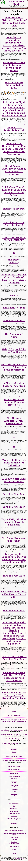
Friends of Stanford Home (14, 842)
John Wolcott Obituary (14, 261)
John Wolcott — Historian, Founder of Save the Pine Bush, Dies (14, 21)
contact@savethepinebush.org (19, 858)
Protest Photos (14, 846)
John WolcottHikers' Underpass (14, 812)
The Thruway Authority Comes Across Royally (14, 421)
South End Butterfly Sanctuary (14, 830)
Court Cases (14, 773)
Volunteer (14, 749)
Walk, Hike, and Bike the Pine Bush (14, 350)
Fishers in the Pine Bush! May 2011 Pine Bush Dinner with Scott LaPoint (14, 676)
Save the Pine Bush (14, 320)
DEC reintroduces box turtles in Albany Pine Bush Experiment (14, 367)
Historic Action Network (14, 838)
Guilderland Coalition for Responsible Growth (14, 833)
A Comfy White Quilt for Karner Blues (14, 480)
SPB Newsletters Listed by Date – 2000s (14, 85)
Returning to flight (14, 307)
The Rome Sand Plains (14, 335)
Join (9, 766)
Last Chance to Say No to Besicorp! (14, 223)
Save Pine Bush (16, 2)
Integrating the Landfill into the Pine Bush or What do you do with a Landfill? (14, 558)
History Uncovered (14, 208)
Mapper (14, 782)
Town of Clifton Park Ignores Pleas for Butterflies (14, 463)
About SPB (14, 823)
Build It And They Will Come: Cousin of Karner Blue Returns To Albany (14, 278)
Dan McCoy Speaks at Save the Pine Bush (14, 657)
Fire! (14, 806)
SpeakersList (14, 794)
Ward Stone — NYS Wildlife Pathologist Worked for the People (14, 66)
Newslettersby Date (14, 790)
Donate (14, 752)
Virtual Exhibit (14, 809)
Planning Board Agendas (14, 756)
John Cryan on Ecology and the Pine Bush (14, 734)
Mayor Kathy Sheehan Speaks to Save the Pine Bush (14, 522)
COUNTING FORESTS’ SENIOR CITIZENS (14, 239)
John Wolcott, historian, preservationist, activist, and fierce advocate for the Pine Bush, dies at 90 (14, 44)
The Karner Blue (14, 803)
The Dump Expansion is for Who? (14, 539)
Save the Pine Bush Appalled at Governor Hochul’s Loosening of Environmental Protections (14, 721)
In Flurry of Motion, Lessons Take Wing (14, 384)
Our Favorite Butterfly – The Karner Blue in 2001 (14, 594)
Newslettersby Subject (14, 786)
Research (14, 295)
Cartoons (14, 816)
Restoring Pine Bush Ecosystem (12, 739)
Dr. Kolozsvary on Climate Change (12, 730)
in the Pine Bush (18, 760)
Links (14, 849)
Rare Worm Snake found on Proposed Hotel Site (14, 402)
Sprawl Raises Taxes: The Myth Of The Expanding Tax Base (14, 695)
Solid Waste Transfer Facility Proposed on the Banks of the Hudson (14, 191)
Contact (14, 853)
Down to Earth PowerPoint (10, 743)
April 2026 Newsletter (14, 715)
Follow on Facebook (14, 769)
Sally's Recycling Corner (14, 819)
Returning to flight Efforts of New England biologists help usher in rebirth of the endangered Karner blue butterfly (14, 109)
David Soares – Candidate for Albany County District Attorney (14, 170)
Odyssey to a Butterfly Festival (14, 129)
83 (14, 253)
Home (14, 711)
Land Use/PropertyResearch (14, 777)
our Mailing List (15, 766)
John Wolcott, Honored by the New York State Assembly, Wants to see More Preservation (14, 148)
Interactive (14, 781)
